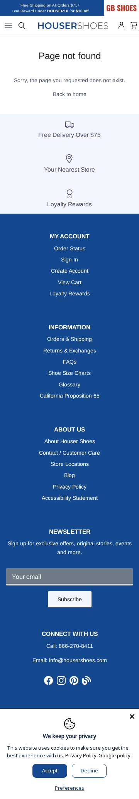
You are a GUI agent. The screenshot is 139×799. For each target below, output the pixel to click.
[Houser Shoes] (73, 25)
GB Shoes (129, 2)
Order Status (69, 248)
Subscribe (70, 599)
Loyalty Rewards (69, 293)
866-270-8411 (76, 646)
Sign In (69, 259)
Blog (69, 475)
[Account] (121, 25)
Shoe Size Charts (69, 373)
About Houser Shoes (69, 441)
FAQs (69, 362)
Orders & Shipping (69, 339)
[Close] (132, 716)
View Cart (69, 282)
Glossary (69, 384)
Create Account (69, 271)
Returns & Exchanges (69, 350)
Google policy (114, 755)
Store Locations (70, 464)
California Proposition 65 (70, 396)
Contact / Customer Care (69, 453)
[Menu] (8, 25)
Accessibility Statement (70, 498)
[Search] (22, 25)
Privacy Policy (69, 487)
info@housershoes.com (78, 660)
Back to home (69, 94)
